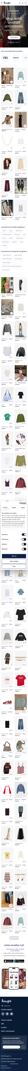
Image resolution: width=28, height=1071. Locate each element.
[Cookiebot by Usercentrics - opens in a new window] (19, 503)
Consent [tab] (5, 507)
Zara (23, 85)
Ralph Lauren (6, 242)
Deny (14, 566)
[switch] (24, 539)
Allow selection (14, 561)
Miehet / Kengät (6, 262)
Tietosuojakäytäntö (6, 1068)
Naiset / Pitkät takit (7, 258)
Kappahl (14, 242)
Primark (11, 238)
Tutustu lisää (14, 938)
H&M (10, 338)
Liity (23, 1047)
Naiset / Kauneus (7, 255)
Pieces (4, 230)
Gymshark (17, 234)
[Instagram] (3, 1014)
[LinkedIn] (7, 1014)
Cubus (10, 230)
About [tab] (23, 507)
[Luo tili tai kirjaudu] (22, 3)
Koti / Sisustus (6, 270)
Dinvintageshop (21, 382)
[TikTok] (11, 1014)
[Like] (11, 82)
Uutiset (4, 1027)
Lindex (21, 242)
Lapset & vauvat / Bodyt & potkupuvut (12, 266)
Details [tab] (14, 507)
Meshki (23, 129)
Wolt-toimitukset (7, 1031)
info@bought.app (17, 1059)
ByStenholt (9, 85)
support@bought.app (9, 1061)
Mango (23, 799)
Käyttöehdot (4, 1066)
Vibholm (9, 151)
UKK (2, 1024)
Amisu (4, 238)
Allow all (14, 556)
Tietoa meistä (6, 1020)
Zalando (9, 360)
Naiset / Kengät (18, 255)
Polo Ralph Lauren (7, 234)
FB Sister (5, 245)
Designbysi (9, 294)
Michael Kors (19, 230)
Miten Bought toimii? (13, 42)
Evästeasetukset (14, 1063)
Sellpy (10, 756)
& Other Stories (19, 238)
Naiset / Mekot (18, 258)
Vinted (23, 195)
